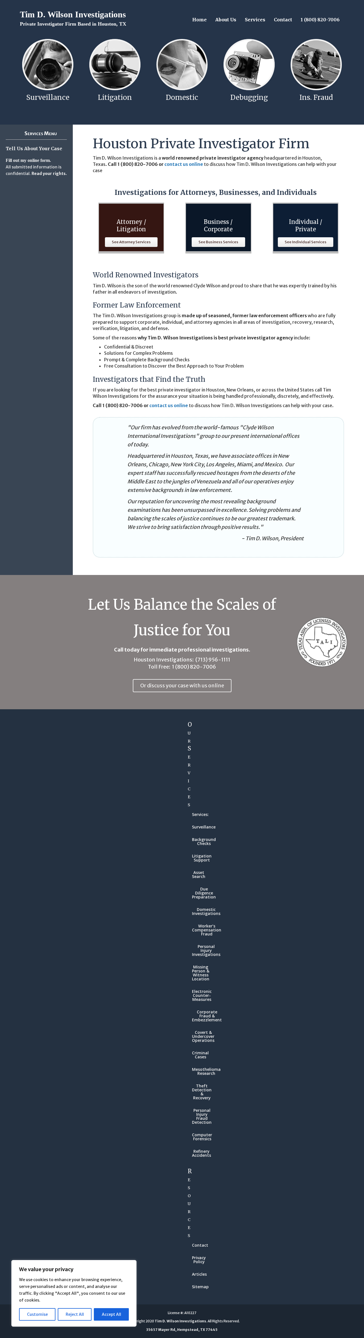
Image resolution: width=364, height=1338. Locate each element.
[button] (131, 242)
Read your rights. (49, 173)
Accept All (111, 1314)
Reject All (75, 1314)
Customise (37, 1314)
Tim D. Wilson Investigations (73, 18)
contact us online (183, 164)
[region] (73, 1293)
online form (39, 160)
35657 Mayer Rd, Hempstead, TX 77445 (182, 1329)
